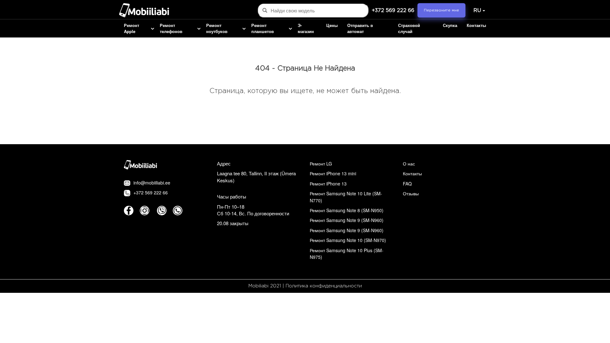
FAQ (407, 183)
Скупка (450, 25)
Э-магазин (306, 28)
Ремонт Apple (131, 28)
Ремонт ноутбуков (216, 28)
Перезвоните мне (441, 10)
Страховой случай (409, 28)
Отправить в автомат (360, 28)
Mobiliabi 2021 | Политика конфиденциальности (305, 286)
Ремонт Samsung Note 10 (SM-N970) (348, 240)
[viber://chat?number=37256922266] (161, 210)
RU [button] (477, 10)
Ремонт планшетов (262, 28)
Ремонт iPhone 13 (328, 183)
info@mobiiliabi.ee (151, 182)
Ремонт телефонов (171, 28)
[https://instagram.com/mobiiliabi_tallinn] (144, 210)
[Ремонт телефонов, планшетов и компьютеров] (144, 11)
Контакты (476, 25)
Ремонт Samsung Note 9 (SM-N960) (346, 220)
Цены (332, 25)
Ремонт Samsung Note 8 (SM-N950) (346, 210)
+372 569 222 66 (393, 10)
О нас (409, 163)
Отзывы (411, 193)
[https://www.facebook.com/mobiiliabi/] (128, 210)
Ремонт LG (321, 163)
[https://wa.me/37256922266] (177, 210)
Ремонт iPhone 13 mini (333, 173)
